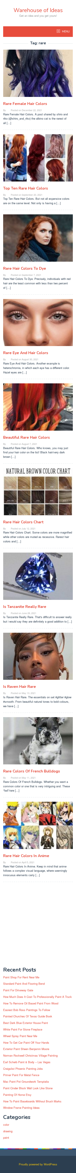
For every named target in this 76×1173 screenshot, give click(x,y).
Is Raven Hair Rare (19, 686)
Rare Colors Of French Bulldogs (31, 771)
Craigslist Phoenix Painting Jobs (23, 1069)
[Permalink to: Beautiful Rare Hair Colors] (38, 409)
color (6, 1125)
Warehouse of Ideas (38, 10)
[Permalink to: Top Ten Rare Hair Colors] (38, 160)
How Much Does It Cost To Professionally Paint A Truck (37, 997)
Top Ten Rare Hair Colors (25, 188)
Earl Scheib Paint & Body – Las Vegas (26, 1062)
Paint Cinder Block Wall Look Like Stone (28, 1088)
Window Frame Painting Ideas (21, 1108)
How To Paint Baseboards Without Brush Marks (32, 1101)
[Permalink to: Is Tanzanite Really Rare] (38, 578)
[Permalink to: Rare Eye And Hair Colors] (38, 324)
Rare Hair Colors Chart (23, 522)
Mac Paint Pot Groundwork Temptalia (26, 1081)
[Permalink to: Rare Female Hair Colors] (38, 75)
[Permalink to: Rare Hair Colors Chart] (38, 493)
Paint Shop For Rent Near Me (21, 977)
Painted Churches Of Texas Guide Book (27, 1016)
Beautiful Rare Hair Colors (26, 437)
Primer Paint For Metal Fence (21, 1075)
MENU (65, 32)
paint (6, 1137)
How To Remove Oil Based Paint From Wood (30, 1003)
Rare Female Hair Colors (25, 103)
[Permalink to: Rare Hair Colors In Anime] (38, 827)
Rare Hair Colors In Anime (26, 855)
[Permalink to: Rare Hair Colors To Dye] (38, 240)
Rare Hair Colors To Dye (24, 268)
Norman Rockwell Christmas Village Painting (30, 1055)
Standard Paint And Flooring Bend (24, 984)
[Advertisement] (38, 924)
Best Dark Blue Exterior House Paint (25, 1023)
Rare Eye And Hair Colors (25, 352)
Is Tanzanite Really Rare (24, 606)
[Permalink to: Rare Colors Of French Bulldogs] (38, 742)
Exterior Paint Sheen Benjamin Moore (26, 1049)
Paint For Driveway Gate (18, 990)
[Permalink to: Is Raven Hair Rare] (38, 658)
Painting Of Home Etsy (17, 1095)
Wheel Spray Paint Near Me (20, 1036)
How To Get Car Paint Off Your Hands (26, 1042)
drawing (7, 1131)
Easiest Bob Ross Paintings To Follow (26, 1010)
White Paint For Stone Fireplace (22, 1029)
